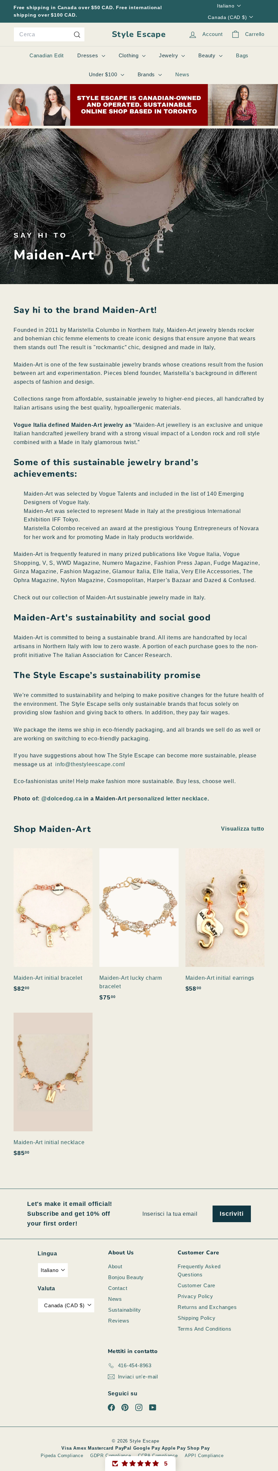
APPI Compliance (204, 1455)
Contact (117, 1288)
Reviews (119, 1321)
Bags (242, 55)
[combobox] (49, 34)
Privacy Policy (195, 1296)
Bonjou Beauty (126, 1277)
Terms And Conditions (205, 1329)
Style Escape (139, 34)
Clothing (129, 55)
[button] (140, 1463)
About (115, 1266)
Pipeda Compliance (62, 1455)
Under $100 (104, 74)
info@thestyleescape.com (89, 764)
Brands (147, 74)
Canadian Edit (46, 55)
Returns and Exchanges (207, 1307)
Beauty (207, 55)
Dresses (88, 55)
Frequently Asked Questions (199, 1270)
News (182, 74)
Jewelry (169, 55)
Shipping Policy (197, 1318)
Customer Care (196, 1285)
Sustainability (124, 1310)
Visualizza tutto (242, 829)
